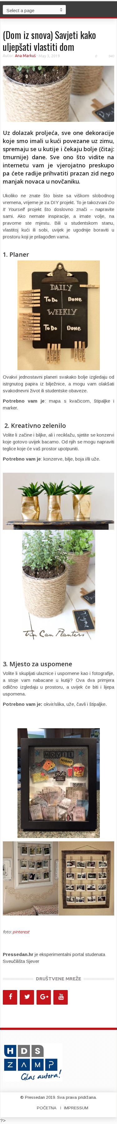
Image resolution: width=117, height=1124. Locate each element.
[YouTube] (60, 997)
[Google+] (44, 997)
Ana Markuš (25, 56)
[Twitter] (27, 997)
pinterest (20, 932)
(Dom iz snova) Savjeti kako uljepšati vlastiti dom (49, 41)
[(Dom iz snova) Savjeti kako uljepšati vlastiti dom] (58, 93)
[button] (111, 9)
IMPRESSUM (76, 1108)
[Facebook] (10, 997)
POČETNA (46, 1108)
